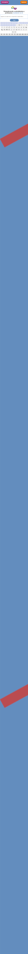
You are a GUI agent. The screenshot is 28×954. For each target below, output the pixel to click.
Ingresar (23, 2)
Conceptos (5, 2)
